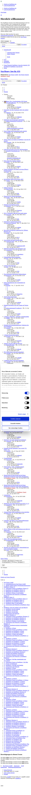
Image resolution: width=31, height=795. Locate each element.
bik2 (7, 522)
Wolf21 (19, 136)
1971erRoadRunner (11, 102)
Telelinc (8, 180)
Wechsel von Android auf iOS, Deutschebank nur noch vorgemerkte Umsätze (16, 548)
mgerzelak (8, 214)
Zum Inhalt (3, 12)
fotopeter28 (9, 496)
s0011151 (8, 513)
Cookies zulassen (15, 418)
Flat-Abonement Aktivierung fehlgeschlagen (15, 274)
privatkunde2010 (10, 540)
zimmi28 (8, 328)
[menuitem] (13, 52)
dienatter (8, 285)
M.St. (18, 482)
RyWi (7, 432)
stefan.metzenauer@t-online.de (14, 308)
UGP (7, 172)
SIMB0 (8, 318)
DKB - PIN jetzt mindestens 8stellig (13, 539)
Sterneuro (8, 206)
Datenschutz (4, 767)
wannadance (9, 250)
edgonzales (20, 464)
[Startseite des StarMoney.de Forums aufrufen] (1, 1)
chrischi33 (19, 445)
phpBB (9, 777)
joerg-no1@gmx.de (11, 223)
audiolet (19, 227)
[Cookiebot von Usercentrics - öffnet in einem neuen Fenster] (22, 366)
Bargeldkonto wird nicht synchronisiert (13, 431)
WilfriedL (8, 112)
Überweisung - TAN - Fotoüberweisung (14, 466)
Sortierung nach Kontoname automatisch (14, 119)
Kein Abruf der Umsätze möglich (12, 161)
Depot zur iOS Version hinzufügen (12, 196)
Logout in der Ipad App (10, 265)
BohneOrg (8, 275)
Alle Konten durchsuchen (10, 296)
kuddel (18, 279)
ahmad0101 (9, 505)
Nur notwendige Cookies (15, 428)
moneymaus (20, 554)
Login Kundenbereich (9, 5)
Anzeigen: (4, 560)
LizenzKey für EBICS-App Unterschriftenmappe (16, 520)
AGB (22, 766)
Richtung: (14, 562)
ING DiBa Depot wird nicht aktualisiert (14, 352)
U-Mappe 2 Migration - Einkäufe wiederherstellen (16, 316)
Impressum (16, 766)
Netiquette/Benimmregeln (7, 35)
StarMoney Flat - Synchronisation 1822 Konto (15, 101)
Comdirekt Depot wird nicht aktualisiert (14, 360)
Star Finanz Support (24, 74)
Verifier (8, 197)
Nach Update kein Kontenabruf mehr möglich (15, 131)
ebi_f (18, 146)
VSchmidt (8, 142)
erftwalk (19, 349)
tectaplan (8, 336)
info (18, 176)
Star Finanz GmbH (13, 74)
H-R (7, 258)
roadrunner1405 (10, 241)
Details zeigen (22, 414)
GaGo (7, 550)
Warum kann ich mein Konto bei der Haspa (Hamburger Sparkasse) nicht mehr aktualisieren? (16, 476)
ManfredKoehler (10, 345)
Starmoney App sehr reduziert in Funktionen (15, 439)
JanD (7, 468)
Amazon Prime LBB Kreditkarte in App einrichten (16, 512)
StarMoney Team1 (5, 76)
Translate (12, 42)
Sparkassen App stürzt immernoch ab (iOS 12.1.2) (16, 503)
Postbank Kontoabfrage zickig (11, 204)
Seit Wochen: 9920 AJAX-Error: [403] (13, 179)
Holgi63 (19, 107)
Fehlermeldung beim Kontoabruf (12, 257)
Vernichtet (8, 532)
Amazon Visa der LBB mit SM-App (13, 343)
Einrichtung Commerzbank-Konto (12, 221)
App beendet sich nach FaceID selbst (13, 240)
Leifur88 (8, 298)
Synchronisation (8, 458)
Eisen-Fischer (9, 189)
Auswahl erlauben (15, 423)
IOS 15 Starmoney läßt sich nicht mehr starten (15, 213)
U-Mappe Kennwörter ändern (11, 335)
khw (18, 332)
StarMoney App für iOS (10, 71)
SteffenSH (19, 500)
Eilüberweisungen (8, 187)
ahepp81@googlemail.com (13, 151)
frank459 (8, 132)
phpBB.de (18, 778)
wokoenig (8, 441)
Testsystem (9, 459)
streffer (8, 233)
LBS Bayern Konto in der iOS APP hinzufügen (16, 149)
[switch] (27, 398)
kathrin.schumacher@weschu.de (14, 121)
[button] (6, 91)
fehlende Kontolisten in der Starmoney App (15, 248)
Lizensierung (7, 495)
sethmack (19, 455)
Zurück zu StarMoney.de (10, 4)
